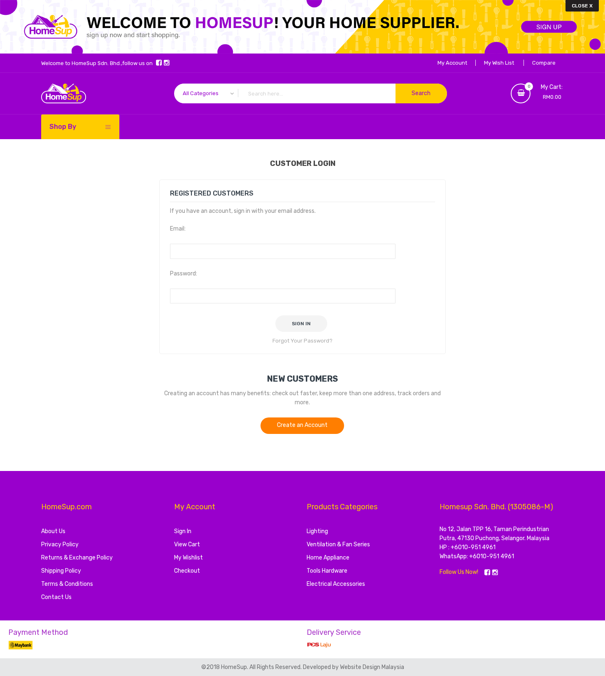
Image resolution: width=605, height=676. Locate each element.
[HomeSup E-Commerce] (63, 94)
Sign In (182, 531)
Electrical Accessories (336, 583)
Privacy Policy (60, 544)
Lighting (317, 531)
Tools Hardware (327, 570)
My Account (452, 63)
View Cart (187, 544)
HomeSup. (235, 667)
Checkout (187, 570)
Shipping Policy (61, 570)
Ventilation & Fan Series (338, 544)
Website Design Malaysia (372, 667)
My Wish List (499, 63)
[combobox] (310, 93)
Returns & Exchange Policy (77, 557)
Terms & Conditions (67, 583)
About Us (53, 531)
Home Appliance (328, 557)
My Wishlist (188, 557)
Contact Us (56, 597)
